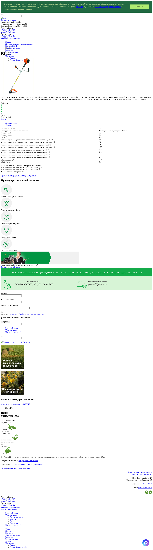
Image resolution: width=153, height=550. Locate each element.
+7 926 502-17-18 (145, 484)
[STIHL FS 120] (19, 93)
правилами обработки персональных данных (27, 314)
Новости (8, 44)
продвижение (37, 464)
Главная (4, 468)
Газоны (12, 58)
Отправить (5, 322)
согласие (79, 7)
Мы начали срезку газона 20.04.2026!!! (15, 404)
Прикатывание (15, 523)
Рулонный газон (11, 328)
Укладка (13, 519)
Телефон (5, 293)
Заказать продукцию (9, 20)
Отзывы (8, 54)
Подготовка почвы (17, 517)
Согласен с (23, 314)
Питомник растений (13, 332)
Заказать (4, 119)
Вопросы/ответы (11, 52)
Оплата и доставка (12, 48)
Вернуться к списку (18, 176)
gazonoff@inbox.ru (8, 32)
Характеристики (11, 123)
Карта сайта (12, 468)
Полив (12, 521)
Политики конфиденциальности (108, 7)
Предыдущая (6, 176)
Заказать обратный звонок (11, 267)
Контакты (9, 46)
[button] (33, 9)
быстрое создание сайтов (20, 464)
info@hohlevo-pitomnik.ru (10, 38)
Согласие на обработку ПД (141, 474)
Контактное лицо (7, 299)
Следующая (31, 176)
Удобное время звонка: (9, 306)
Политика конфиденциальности (140, 472)
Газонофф (83, 272)
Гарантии (9, 50)
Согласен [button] (139, 7)
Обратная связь (24, 468)
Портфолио (9, 56)
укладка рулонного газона (28, 461)
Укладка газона (11, 330)
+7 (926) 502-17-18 (8, 30)
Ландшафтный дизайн (18, 60)
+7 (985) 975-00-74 (8, 36)
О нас (7, 42)
